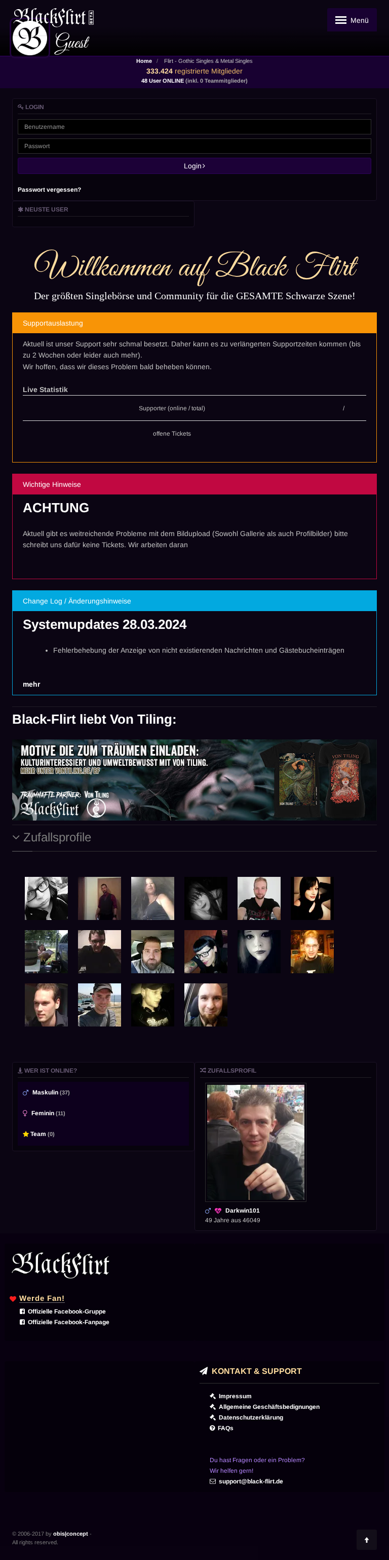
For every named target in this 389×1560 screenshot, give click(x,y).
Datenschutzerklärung (249, 1417)
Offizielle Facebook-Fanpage (67, 1322)
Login (196, 166)
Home (144, 61)
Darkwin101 (242, 1210)
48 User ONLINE (194, 81)
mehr (31, 684)
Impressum (234, 1396)
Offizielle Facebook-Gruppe (65, 1311)
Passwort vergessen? (49, 189)
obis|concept (70, 1534)
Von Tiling (141, 719)
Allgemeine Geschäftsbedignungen (268, 1406)
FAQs (224, 1428)
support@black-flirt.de (249, 1481)
